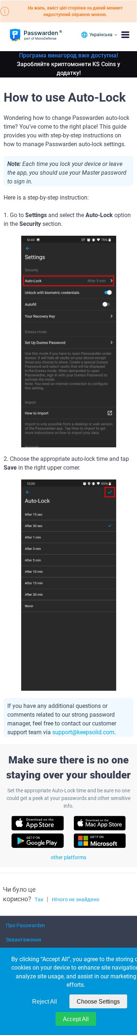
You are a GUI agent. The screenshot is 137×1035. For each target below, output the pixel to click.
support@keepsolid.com (83, 732)
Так (39, 899)
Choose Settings (98, 1001)
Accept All (76, 1019)
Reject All (44, 1001)
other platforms (68, 857)
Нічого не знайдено (75, 899)
